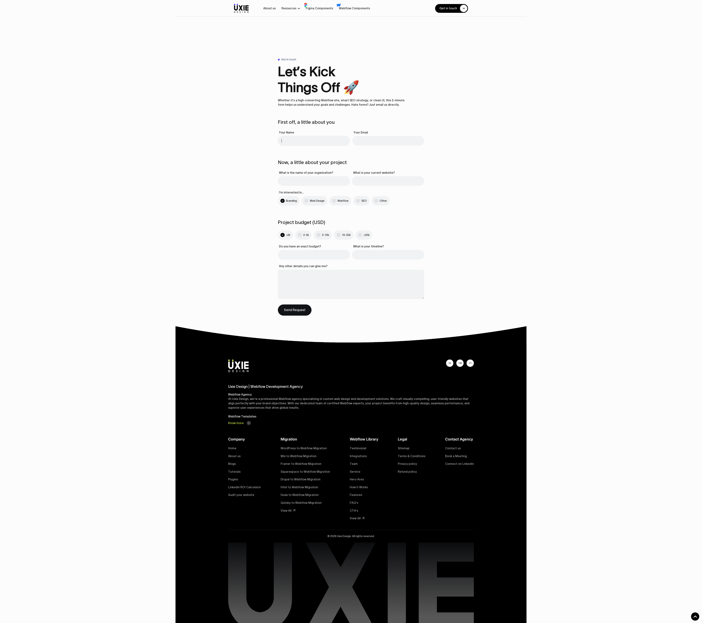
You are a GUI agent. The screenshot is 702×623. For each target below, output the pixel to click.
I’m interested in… (291, 192)
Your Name (286, 132)
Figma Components (319, 8)
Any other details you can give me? (303, 266)
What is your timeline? (368, 246)
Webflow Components (354, 8)
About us (269, 8)
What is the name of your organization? (306, 172)
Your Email (361, 132)
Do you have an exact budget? (300, 246)
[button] (291, 8)
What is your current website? (374, 172)
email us (381, 104)
